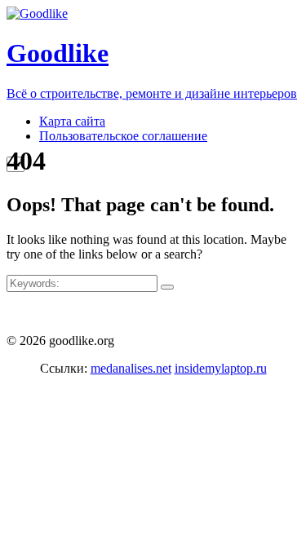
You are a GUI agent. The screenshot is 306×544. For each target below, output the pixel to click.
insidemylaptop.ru (221, 368)
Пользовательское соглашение (123, 136)
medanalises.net (131, 368)
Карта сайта (72, 121)
